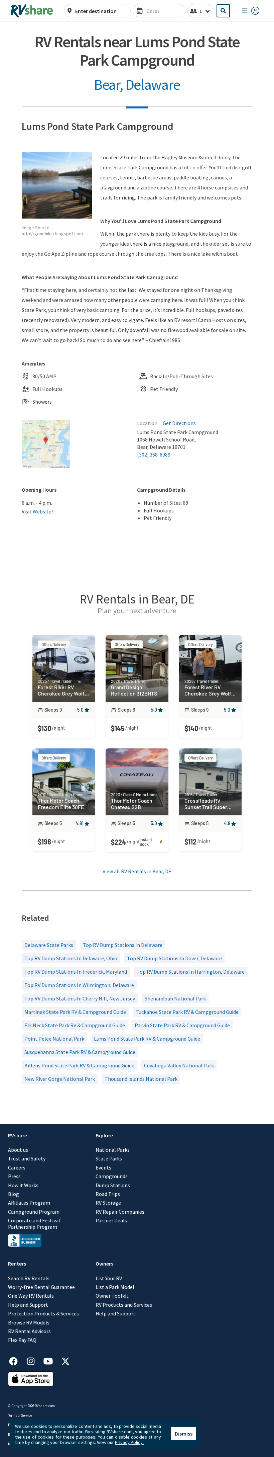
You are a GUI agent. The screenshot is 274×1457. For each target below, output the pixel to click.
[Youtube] (51, 1360)
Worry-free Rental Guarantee (41, 1287)
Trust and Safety (26, 1158)
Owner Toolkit (112, 1296)
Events (103, 1167)
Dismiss (183, 1433)
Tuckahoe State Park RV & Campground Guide (187, 1011)
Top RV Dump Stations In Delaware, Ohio (70, 958)
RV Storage (108, 1203)
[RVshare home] (32, 10)
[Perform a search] (223, 10)
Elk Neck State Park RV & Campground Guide (74, 1025)
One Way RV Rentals (31, 1296)
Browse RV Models (28, 1322)
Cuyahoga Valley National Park (179, 1065)
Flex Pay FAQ (22, 1340)
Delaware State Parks (48, 945)
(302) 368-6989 (153, 454)
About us (18, 1150)
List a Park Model (115, 1287)
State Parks (109, 1158)
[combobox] (101, 11)
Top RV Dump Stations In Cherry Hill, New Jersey (79, 998)
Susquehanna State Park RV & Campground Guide (79, 1052)
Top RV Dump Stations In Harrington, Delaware (191, 971)
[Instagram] (34, 1360)
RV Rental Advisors (29, 1331)
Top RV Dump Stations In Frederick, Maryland (75, 971)
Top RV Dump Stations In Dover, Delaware (174, 958)
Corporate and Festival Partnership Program (34, 1223)
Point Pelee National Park (54, 1038)
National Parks (113, 1150)
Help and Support (28, 1305)
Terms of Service (20, 1415)
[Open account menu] (250, 10)
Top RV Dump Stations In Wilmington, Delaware (79, 985)
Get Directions (179, 423)
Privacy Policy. (129, 1442)
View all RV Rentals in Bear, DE (137, 871)
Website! (43, 511)
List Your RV (109, 1278)
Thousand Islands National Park (141, 1078)
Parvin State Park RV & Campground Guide (182, 1025)
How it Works (23, 1185)
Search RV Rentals (28, 1278)
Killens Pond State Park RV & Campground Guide (79, 1065)
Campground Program (33, 1212)
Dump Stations (113, 1185)
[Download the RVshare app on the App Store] (30, 1384)
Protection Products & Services (43, 1313)
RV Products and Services (124, 1305)
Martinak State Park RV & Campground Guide (75, 1011)
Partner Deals (111, 1220)
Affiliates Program (29, 1203)
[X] (65, 1360)
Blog (13, 1194)
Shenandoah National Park (175, 998)
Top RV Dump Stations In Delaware (122, 945)
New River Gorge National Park (59, 1078)
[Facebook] (16, 1360)
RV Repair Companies (120, 1212)
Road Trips (108, 1194)
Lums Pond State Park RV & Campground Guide (147, 1038)
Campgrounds (112, 1176)
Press (14, 1176)
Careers (16, 1167)
